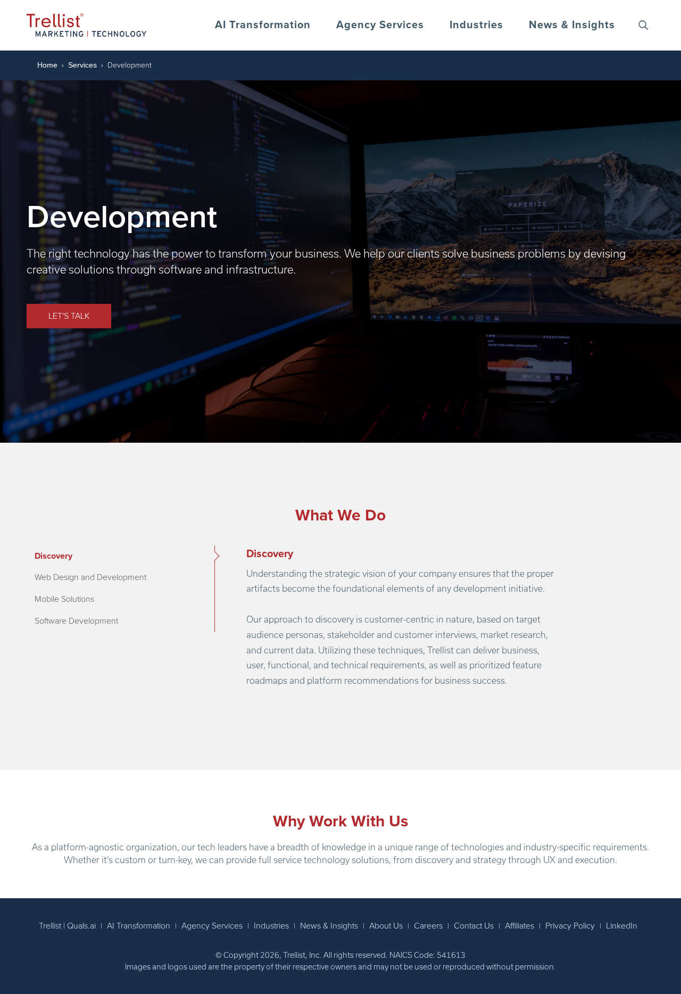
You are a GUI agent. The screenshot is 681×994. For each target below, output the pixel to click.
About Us (386, 926)
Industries (476, 25)
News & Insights (572, 25)
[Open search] (643, 25)
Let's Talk (68, 316)
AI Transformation (263, 25)
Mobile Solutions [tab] (64, 599)
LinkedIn (621, 926)
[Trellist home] (86, 25)
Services (82, 65)
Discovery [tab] (53, 556)
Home (47, 65)
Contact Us (474, 926)
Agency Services (380, 25)
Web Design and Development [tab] (90, 577)
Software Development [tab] (76, 621)
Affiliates (519, 926)
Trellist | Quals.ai (67, 926)
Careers (428, 926)
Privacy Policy (570, 926)
